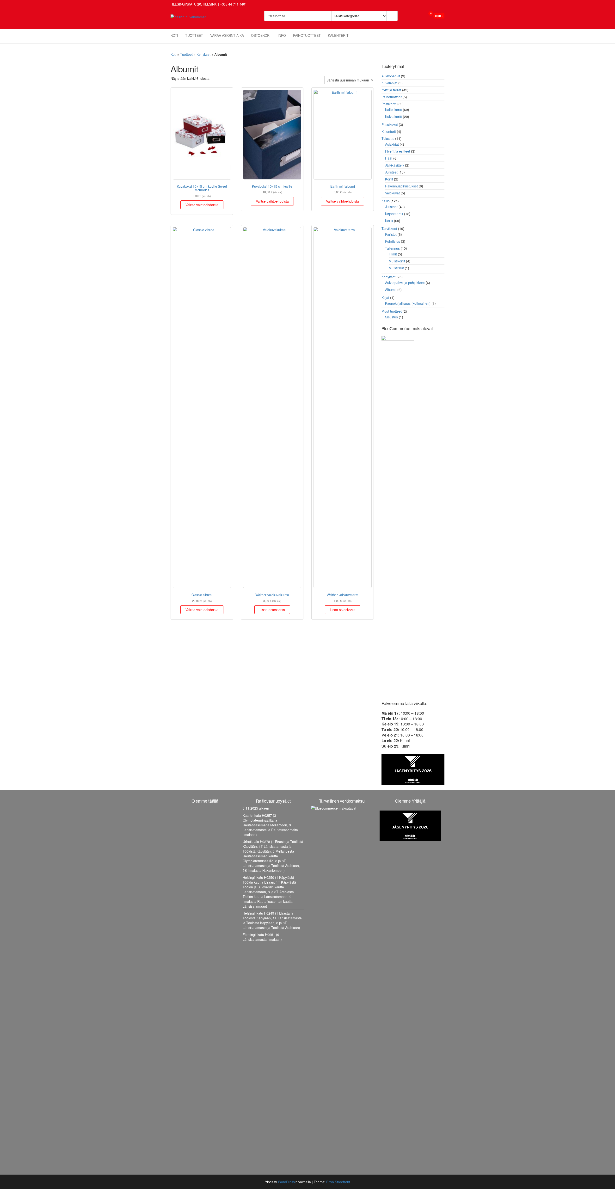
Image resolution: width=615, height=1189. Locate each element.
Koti (174, 35)
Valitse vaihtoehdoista (201, 204)
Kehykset (203, 54)
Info (282, 35)
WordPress (286, 1181)
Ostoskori (261, 35)
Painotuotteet (307, 35)
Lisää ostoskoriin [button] (272, 609)
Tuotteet (194, 35)
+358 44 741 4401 (233, 4)
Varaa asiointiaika (227, 35)
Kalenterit (338, 35)
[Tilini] (421, 16)
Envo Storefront (338, 1181)
